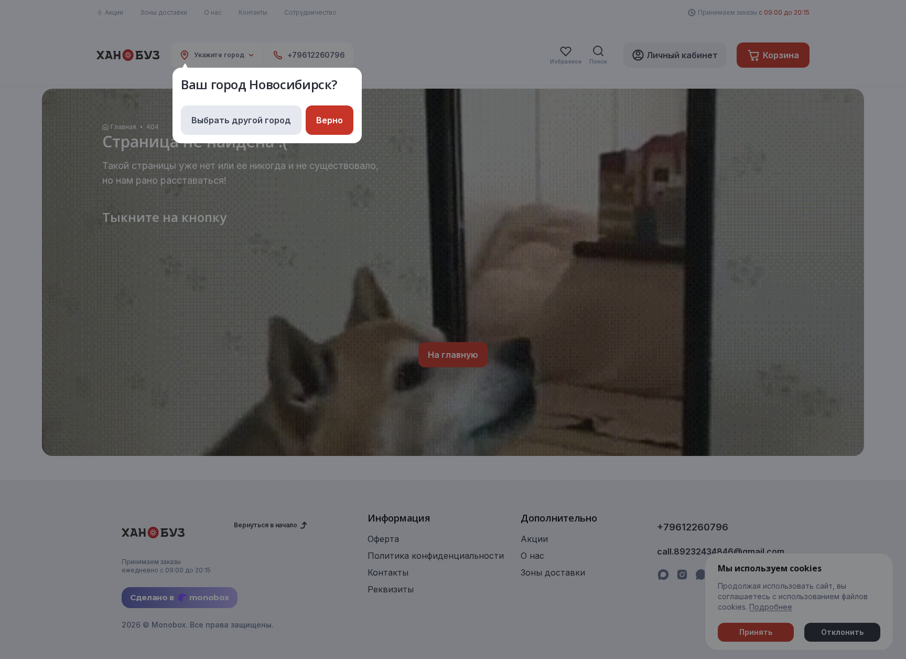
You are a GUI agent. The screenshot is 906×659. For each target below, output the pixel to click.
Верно (329, 120)
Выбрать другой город (241, 120)
